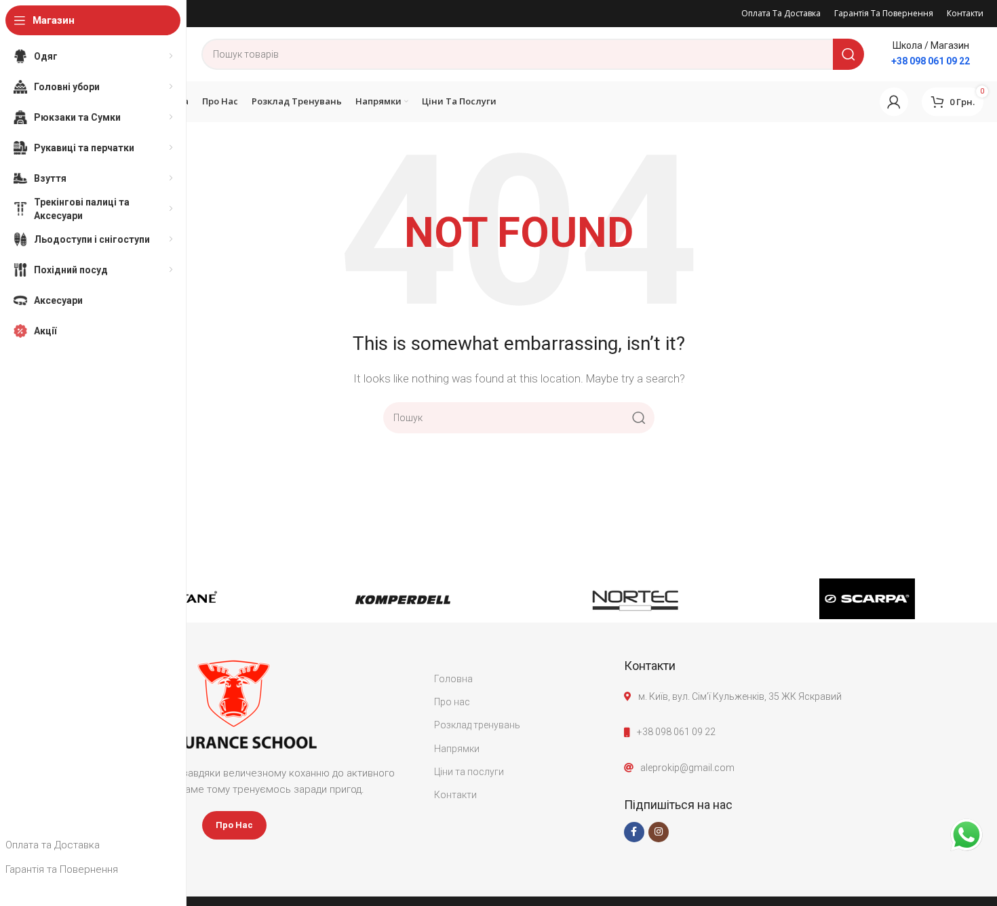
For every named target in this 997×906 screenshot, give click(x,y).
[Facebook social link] (634, 832)
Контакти (455, 794)
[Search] (848, 54)
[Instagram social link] (658, 832)
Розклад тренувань (477, 725)
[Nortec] (635, 599)
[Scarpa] (867, 599)
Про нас (452, 701)
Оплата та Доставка (52, 845)
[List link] (803, 731)
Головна (453, 678)
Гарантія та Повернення (61, 869)
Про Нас (234, 825)
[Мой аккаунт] (894, 101)
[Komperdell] (403, 599)
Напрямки (457, 748)
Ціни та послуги (469, 771)
